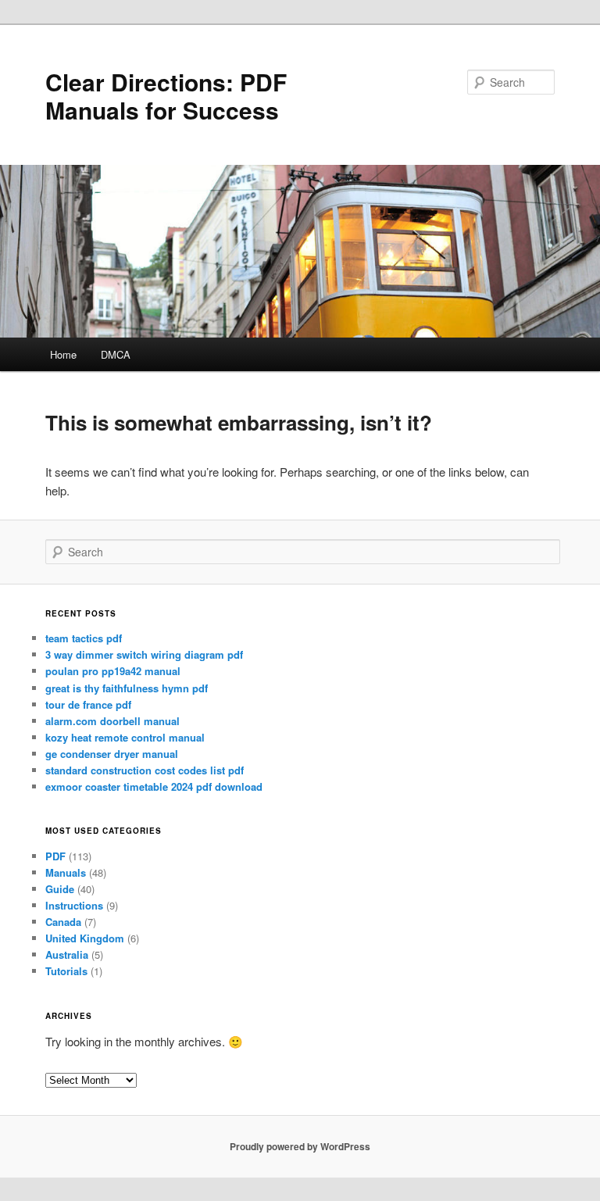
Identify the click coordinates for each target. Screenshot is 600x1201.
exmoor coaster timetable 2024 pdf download (153, 786)
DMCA (115, 354)
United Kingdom (84, 938)
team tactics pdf (83, 638)
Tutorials (66, 970)
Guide (59, 888)
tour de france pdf (88, 704)
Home (63, 354)
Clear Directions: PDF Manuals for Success (166, 96)
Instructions (74, 905)
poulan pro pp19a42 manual (112, 670)
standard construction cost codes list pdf (144, 770)
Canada (63, 921)
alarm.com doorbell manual (112, 720)
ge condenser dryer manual (111, 753)
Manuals (65, 872)
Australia (66, 954)
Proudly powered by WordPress (300, 1146)
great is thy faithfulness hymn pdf (126, 688)
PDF (55, 856)
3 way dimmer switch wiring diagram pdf (144, 654)
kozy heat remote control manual (125, 737)
